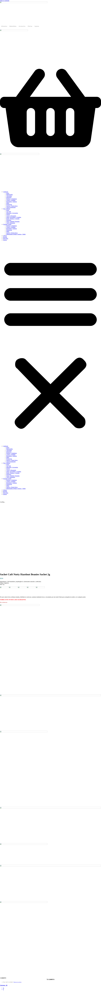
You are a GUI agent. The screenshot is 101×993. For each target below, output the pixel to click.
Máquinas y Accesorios (12, 213)
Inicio (7, 193)
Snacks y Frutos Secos (12, 206)
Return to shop (17, 982)
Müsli (7, 203)
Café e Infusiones (10, 223)
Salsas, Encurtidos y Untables (13, 217)
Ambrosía (5, 191)
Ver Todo (8, 211)
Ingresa (37, 26)
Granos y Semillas (10, 200)
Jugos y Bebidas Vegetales (12, 221)
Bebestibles (12, 26)
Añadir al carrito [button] (5, 634)
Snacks (8, 214)
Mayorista (5, 238)
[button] (50, 343)
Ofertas (30, 26)
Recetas (5, 237)
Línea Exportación (11, 207)
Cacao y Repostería (11, 216)
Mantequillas (9, 194)
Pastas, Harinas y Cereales (12, 218)
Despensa (8, 220)
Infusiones (8, 197)
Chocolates (9, 196)
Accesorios (22, 26)
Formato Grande (7, 224)
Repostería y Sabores (11, 201)
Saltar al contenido (4, 0)
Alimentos (4, 26)
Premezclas (9, 204)
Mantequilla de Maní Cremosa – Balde (16, 234)
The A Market (6, 208)
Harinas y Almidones (11, 199)
